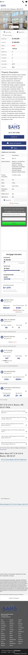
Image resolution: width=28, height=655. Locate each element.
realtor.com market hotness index (9, 315)
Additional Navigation (14, 598)
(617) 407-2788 (14, 132)
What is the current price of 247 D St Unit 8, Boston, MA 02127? (13, 411)
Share (15, 148)
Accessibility (3, 652)
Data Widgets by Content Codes (20, 653)
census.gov (5, 383)
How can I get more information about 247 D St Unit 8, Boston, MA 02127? (13, 418)
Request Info (21, 32)
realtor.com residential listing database (10, 365)
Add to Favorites (8, 35)
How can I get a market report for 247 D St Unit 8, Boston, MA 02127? (13, 437)
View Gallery (15, 27)
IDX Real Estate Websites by (7, 650)
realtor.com (21, 594)
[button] (1, 20)
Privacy (13, 652)
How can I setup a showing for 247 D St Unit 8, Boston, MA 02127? (12, 424)
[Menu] (26, 5)
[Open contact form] (26, 1)
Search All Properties (15, 143)
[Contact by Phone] (23, 1)
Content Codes (3, 449)
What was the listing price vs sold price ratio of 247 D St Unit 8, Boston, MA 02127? (14, 443)
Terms (9, 652)
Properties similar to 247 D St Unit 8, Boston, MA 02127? (13, 430)
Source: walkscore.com (5, 498)
